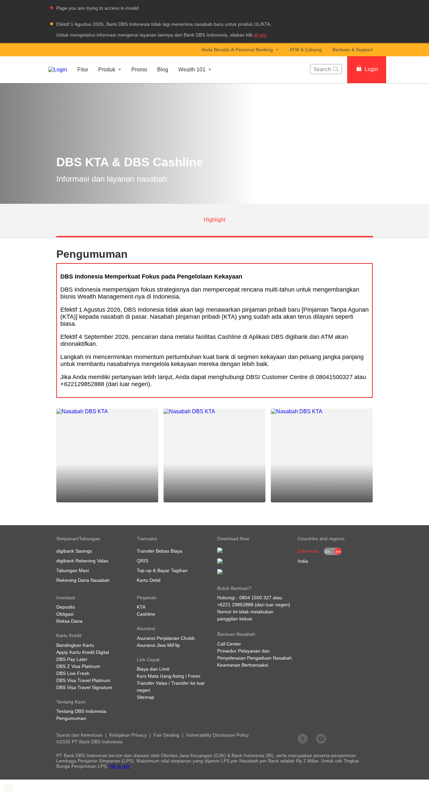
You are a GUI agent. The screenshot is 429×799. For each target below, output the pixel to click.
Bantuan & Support (352, 49)
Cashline (146, 614)
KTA (141, 607)
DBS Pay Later (71, 659)
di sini (260, 35)
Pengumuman (71, 718)
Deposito (65, 607)
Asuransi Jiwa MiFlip (158, 645)
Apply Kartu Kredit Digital (82, 652)
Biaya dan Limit (153, 669)
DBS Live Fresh (72, 673)
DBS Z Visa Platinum (78, 666)
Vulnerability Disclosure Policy (217, 735)
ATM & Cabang (306, 49)
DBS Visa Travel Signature (84, 687)
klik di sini (120, 766)
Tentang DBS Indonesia (81, 711)
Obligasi (64, 614)
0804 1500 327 (255, 597)
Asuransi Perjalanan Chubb (166, 638)
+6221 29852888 (235, 604)
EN (327, 552)
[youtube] (321, 738)
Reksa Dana (69, 621)
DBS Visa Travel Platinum (83, 680)
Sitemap (145, 697)
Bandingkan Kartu (75, 645)
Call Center (229, 644)
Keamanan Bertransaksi (242, 665)
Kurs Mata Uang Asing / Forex (168, 676)
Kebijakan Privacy (128, 735)
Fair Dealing (166, 735)
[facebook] (303, 738)
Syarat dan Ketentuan (79, 735)
